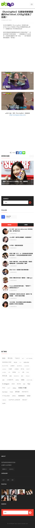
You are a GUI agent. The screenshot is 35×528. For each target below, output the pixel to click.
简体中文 (11, 469)
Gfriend (27, 376)
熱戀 (24, 384)
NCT (23, 358)
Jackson (4, 369)
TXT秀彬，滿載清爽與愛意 (16, 245)
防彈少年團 (22, 388)
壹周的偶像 (26, 362)
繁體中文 (4, 469)
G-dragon (5, 384)
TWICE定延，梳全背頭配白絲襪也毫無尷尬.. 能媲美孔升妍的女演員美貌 (20, 303)
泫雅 (23, 372)
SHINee (14, 388)
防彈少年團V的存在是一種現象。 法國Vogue (20, 278)
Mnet (27, 372)
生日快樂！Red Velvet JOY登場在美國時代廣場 (14, 181)
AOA (13, 384)
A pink (3, 403)
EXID (28, 395)
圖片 (22, 376)
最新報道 (9, 224)
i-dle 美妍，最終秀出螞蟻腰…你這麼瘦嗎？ (20, 237)
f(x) (29, 384)
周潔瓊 (14, 372)
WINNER (21, 395)
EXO (3, 358)
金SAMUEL (19, 366)
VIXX (22, 380)
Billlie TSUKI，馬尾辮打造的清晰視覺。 (19, 270)
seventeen (26, 366)
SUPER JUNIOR (14, 399)
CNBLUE (4, 400)
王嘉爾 (10, 369)
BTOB (17, 391)
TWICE (17, 358)
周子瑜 (22, 369)
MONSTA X (16, 376)
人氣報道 (25, 224)
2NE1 (14, 395)
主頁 (3, 480)
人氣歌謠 (16, 369)
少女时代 (10, 380)
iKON (19, 384)
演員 (3, 380)
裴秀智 (17, 380)
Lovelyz (4, 372)
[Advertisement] (17, 55)
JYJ (19, 372)
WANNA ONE (6, 362)
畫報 (10, 376)
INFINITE (25, 391)
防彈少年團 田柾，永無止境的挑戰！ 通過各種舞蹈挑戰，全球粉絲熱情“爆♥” (20, 262)
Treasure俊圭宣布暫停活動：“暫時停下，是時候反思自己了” (20, 286)
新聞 (8, 480)
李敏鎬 (11, 392)
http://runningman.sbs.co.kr (17, 115)
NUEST (28, 369)
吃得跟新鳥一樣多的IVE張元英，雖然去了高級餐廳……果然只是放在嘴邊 (20, 295)
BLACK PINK (5, 366)
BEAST (24, 399)
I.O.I (20, 362)
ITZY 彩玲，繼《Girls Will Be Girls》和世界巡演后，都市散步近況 (20, 230)
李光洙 (10, 358)
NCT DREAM (29, 358)
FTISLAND (6, 395)
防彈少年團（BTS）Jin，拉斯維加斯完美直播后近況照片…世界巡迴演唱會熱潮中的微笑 (21, 254)
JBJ (9, 372)
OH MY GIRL (29, 380)
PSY (3, 388)
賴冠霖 (15, 362)
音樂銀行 (12, 366)
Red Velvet (4, 392)
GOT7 (8, 388)
